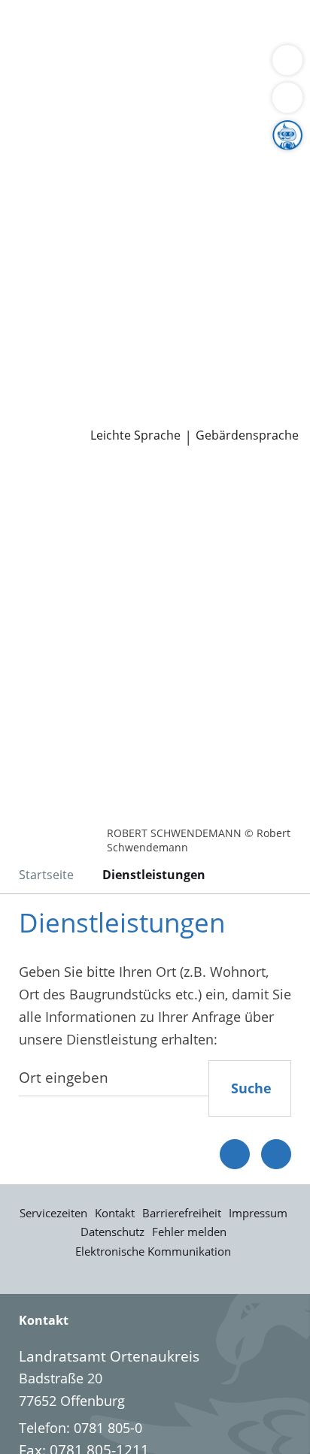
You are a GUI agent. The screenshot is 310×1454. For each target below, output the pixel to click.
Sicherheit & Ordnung (79, 67)
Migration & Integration (134, 48)
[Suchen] (287, 98)
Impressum (258, 1212)
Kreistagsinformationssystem (103, 278)
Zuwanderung (55, 183)
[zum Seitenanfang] (276, 1154)
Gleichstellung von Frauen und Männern (138, 220)
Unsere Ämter (43, 106)
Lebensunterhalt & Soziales (141, 29)
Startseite (46, 874)
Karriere (25, 317)
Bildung (250, 164)
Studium (38, 355)
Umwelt (35, 86)
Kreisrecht (232, 278)
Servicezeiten (53, 1212)
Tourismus (45, 201)
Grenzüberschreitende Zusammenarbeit (137, 240)
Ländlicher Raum (155, 183)
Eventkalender (162, 336)
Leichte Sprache (135, 435)
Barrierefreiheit (181, 1212)
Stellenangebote (62, 336)
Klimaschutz (251, 183)
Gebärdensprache (247, 435)
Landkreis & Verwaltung (75, 125)
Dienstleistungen (53, 10)
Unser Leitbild (55, 374)
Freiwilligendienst (192, 355)
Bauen (31, 29)
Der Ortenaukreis (65, 144)
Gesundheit (256, 67)
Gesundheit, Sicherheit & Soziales (117, 164)
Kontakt (115, 1212)
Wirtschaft (184, 67)
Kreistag (25, 259)
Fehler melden (189, 1231)
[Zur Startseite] (52, 486)
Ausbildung (246, 336)
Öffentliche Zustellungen (215, 413)
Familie (34, 48)
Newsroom (35, 394)
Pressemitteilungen (72, 413)
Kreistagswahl (55, 298)
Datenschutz (112, 1231)
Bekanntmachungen (146, 201)
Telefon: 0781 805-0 (80, 1428)
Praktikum (100, 355)
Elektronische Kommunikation (153, 1251)
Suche (251, 1088)
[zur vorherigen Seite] (235, 1154)
